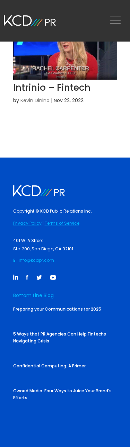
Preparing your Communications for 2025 (57, 309)
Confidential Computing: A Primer (49, 366)
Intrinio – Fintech (51, 87)
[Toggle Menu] (117, 21)
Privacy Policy (27, 223)
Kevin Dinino (35, 100)
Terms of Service (62, 223)
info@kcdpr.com (36, 260)
